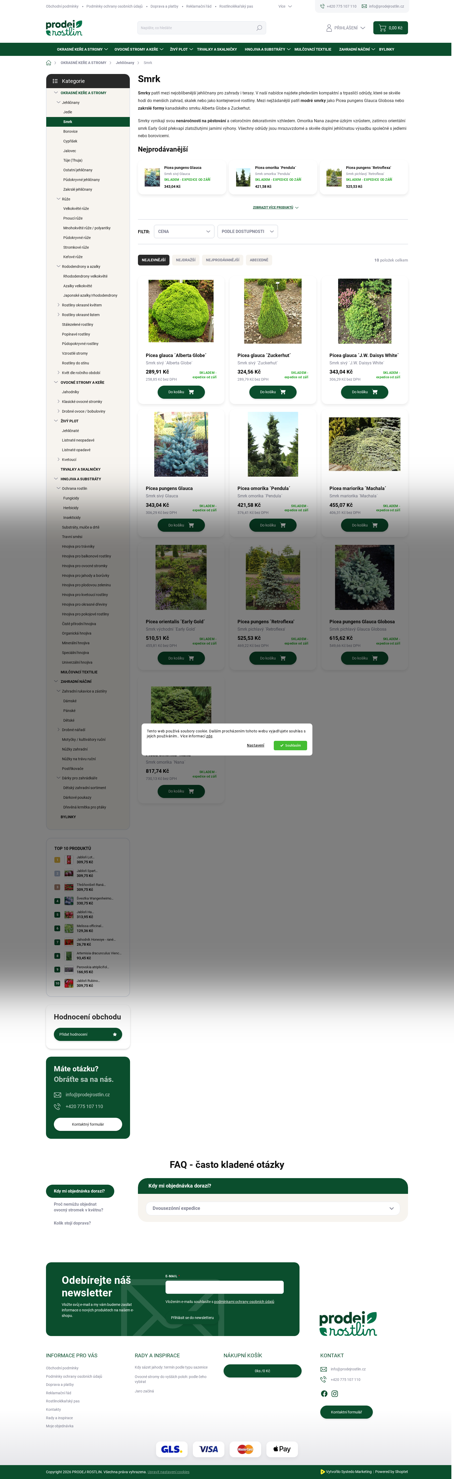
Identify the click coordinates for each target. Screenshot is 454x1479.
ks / (262, 1371)
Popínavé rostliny (76, 334)
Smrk (67, 122)
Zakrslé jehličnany (77, 189)
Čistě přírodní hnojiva (79, 624)
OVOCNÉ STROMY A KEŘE (82, 382)
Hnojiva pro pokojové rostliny (85, 614)
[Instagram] (335, 1393)
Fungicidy (71, 498)
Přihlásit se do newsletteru (192, 1318)
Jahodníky (70, 392)
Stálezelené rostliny (77, 324)
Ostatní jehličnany (77, 170)
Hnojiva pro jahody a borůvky (85, 575)
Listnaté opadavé (76, 450)
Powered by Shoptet (391, 1472)
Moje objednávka (60, 1426)
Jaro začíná (144, 1391)
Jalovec (69, 151)
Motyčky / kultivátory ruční (83, 739)
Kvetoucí (69, 459)
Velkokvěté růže (76, 208)
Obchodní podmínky (62, 6)
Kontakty (53, 1409)
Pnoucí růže (72, 218)
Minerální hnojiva (76, 643)
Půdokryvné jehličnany (81, 180)
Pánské (69, 711)
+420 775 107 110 (84, 1106)
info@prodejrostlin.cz (88, 1094)
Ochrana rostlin (74, 488)
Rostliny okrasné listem (81, 315)
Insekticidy (72, 517)
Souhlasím (293, 745)
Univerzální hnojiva (77, 662)
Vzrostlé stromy (75, 353)
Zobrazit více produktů (273, 207)
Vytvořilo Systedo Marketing (349, 1472)
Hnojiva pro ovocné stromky (84, 566)
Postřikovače (72, 769)
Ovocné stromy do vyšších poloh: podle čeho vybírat (171, 1379)
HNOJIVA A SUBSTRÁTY (81, 479)
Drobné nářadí (73, 730)
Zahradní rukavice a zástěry (84, 691)
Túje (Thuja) (72, 160)
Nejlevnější (154, 260)
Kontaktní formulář (346, 1412)
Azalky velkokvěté (77, 286)
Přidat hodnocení (73, 1034)
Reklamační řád (198, 6)
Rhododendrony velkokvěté (85, 276)
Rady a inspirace (59, 1418)
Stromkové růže (76, 247)
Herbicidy (71, 508)
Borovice (70, 131)
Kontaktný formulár (88, 1124)
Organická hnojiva (76, 633)
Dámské (69, 701)
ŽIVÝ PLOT (70, 421)
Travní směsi (72, 537)
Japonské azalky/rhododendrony (90, 295)
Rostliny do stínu (75, 363)
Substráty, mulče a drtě (80, 527)
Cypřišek (70, 141)
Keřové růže (72, 257)
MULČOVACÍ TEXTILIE (79, 672)
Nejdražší (185, 260)
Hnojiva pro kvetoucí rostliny (85, 595)
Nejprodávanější (222, 260)
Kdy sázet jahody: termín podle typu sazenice (171, 1367)
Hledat (259, 28)
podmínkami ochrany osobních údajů (244, 1302)
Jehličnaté (70, 431)
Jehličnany (71, 102)
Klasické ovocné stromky (82, 402)
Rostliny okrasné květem (82, 305)
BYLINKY (68, 817)
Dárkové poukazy (77, 797)
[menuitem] (83, 49)
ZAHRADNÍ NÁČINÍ (76, 681)
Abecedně (259, 260)
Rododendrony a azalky (81, 266)
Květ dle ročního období (81, 373)
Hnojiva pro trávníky (78, 546)
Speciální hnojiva (75, 653)
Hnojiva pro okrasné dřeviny (84, 604)
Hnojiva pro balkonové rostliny (86, 556)
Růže (66, 199)
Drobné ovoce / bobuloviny (83, 411)
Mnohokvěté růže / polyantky (87, 228)
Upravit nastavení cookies (168, 1472)
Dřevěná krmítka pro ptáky (84, 807)
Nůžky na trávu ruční (79, 759)
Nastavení (255, 745)
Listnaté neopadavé (78, 440)
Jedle (67, 112)
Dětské (68, 720)
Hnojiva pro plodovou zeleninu (86, 585)
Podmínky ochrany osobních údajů (114, 6)
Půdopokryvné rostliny (80, 344)
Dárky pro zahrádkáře (79, 778)
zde (209, 736)
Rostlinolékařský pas (236, 6)
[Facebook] (324, 1393)
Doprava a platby (164, 6)
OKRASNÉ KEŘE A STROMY (83, 93)
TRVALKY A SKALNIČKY (81, 469)
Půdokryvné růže (77, 238)
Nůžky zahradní (74, 749)
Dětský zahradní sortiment (84, 788)
